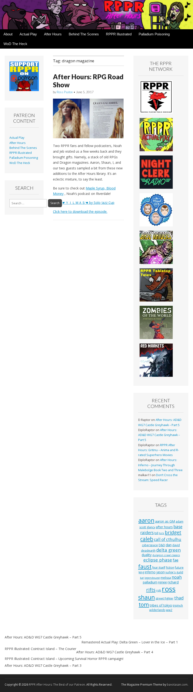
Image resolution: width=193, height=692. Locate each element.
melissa (166, 578)
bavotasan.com (177, 685)
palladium (150, 582)
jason (160, 572)
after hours (164, 527)
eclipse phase (157, 560)
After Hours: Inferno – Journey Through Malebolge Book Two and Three (160, 465)
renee (162, 582)
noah (177, 577)
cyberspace (150, 545)
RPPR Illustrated (119, 34)
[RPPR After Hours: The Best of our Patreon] (96, 14)
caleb (146, 539)
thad (179, 598)
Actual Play (28, 34)
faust (145, 566)
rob (158, 590)
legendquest (152, 577)
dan (169, 544)
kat (142, 577)
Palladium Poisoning (154, 34)
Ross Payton (65, 92)
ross (169, 589)
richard (173, 582)
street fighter (164, 598)
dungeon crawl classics (166, 555)
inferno (150, 572)
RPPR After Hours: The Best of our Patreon (57, 685)
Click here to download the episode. (80, 211)
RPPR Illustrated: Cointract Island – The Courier (40, 648)
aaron (146, 520)
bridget (173, 532)
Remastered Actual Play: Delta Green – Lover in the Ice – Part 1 (129, 642)
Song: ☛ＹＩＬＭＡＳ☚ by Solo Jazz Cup (83, 202)
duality (147, 555)
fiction (170, 568)
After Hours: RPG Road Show (88, 81)
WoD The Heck (15, 44)
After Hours (53, 34)
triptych (178, 606)
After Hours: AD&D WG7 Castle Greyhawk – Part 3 (43, 665)
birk (161, 533)
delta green (168, 550)
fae (175, 560)
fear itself (158, 568)
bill (156, 533)
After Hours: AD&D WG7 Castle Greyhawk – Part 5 (159, 435)
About (8, 34)
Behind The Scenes (84, 34)
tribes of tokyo (161, 605)
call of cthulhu (167, 539)
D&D (162, 545)
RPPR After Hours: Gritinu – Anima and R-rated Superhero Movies (158, 450)
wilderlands (157, 610)
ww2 (169, 610)
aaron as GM (165, 521)
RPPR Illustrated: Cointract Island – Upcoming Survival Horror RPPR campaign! (64, 658)
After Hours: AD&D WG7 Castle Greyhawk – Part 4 (114, 652)
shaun (146, 597)
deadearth (148, 551)
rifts (151, 590)
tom (144, 604)
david (176, 545)
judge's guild (174, 572)
